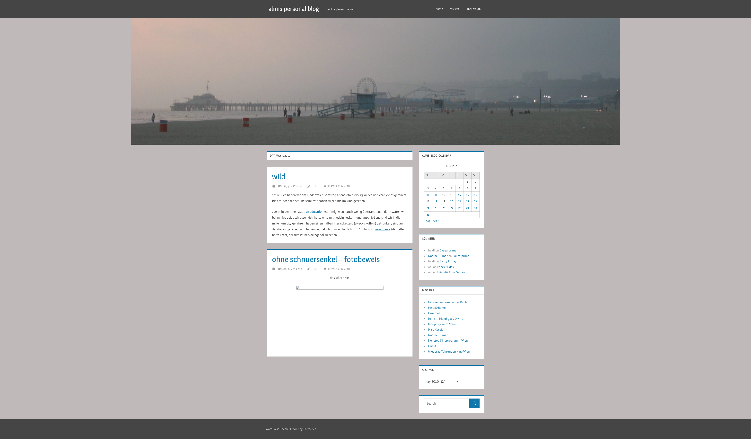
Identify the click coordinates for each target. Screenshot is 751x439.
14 (459, 195)
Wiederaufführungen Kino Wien (449, 351)
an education (314, 211)
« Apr (427, 220)
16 (475, 195)
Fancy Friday (448, 261)
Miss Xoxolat (436, 329)
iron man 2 (382, 229)
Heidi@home (437, 308)
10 (428, 195)
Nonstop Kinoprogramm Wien (448, 340)
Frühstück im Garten (451, 272)
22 (467, 201)
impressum (474, 9)
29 (467, 208)
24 (428, 208)
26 (443, 208)
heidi (315, 186)
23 (475, 201)
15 (467, 195)
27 (451, 208)
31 (428, 214)
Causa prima (448, 250)
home (439, 9)
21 (459, 201)
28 (459, 208)
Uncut (432, 346)
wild (278, 176)
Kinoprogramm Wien (442, 324)
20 (451, 201)
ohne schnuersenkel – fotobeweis (326, 259)
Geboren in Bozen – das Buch (447, 302)
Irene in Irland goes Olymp (445, 318)
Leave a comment (339, 186)
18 (435, 201)
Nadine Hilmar (438, 256)
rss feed (455, 9)
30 (475, 208)
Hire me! (434, 313)
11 (436, 195)
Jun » (436, 220)
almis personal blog (294, 9)
